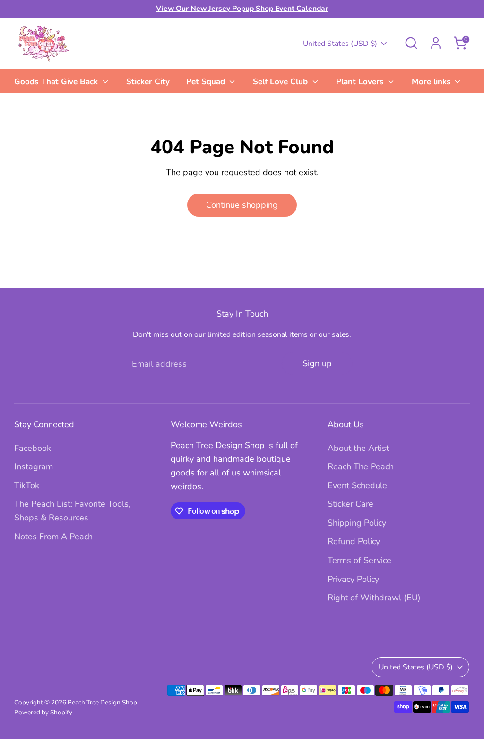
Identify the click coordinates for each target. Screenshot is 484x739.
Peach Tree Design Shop (102, 702)
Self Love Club (281, 81)
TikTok (26, 485)
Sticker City (148, 81)
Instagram (33, 466)
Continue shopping (242, 205)
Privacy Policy (353, 579)
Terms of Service (359, 560)
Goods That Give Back (57, 81)
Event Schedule (357, 485)
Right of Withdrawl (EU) (374, 597)
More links (432, 81)
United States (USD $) (340, 43)
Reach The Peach (361, 466)
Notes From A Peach (53, 536)
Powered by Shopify (43, 712)
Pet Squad (206, 81)
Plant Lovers (361, 81)
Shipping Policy (357, 522)
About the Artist (358, 448)
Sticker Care (350, 504)
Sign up (317, 363)
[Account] (435, 43)
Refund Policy (354, 541)
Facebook (32, 448)
